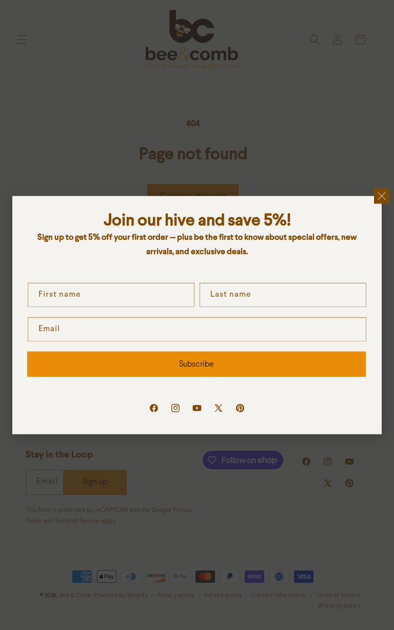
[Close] (381, 195)
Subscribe (196, 364)
